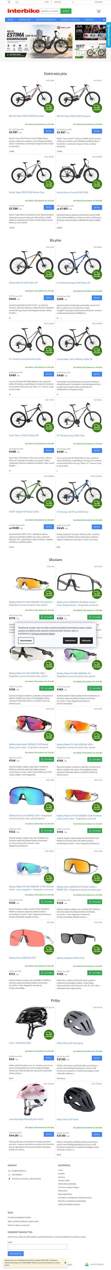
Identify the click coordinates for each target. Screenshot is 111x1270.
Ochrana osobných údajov (67, 1187)
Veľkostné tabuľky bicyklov (68, 1204)
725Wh (10, 151)
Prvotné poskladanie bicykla (18, 1217)
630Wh (58, 227)
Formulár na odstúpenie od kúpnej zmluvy (74, 1197)
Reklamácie (62, 1190)
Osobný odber (63, 1180)
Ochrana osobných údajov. (42, 633)
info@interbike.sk (18, 1171)
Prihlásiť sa (14, 1253)
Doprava (60, 1177)
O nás (45, 2)
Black (10, 1078)
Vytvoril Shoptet (95, 1264)
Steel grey (60, 1078)
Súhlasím (85, 640)
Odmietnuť (69, 640)
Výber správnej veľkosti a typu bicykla (22, 1221)
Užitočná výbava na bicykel (17, 1225)
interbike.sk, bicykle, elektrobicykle (25, 1178)
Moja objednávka (64, 1194)
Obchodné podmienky (66, 1184)
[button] (9, 41)
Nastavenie (25, 640)
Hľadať (64, 11)
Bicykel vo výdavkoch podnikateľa (71, 1201)
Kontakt (56, 2)
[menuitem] (9, 20)
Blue (57, 547)
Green (10, 547)
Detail (48, 131)
